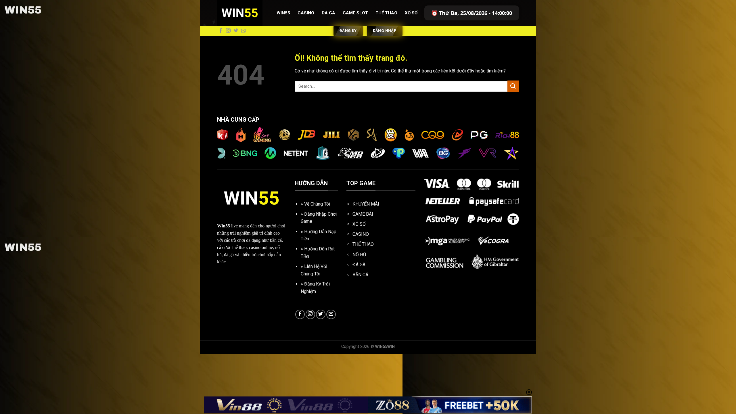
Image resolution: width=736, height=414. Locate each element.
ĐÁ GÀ (358, 264)
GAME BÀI (362, 214)
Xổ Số (411, 13)
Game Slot (355, 13)
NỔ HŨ (359, 254)
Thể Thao (386, 13)
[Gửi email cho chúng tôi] (243, 30)
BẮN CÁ (360, 274)
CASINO (360, 234)
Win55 (283, 13)
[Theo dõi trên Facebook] (220, 30)
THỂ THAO (363, 244)
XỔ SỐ (359, 224)
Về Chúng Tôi (317, 204)
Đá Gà (328, 13)
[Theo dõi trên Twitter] (235, 30)
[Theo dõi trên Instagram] (228, 30)
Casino (306, 13)
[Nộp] (513, 86)
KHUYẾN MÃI (365, 204)
